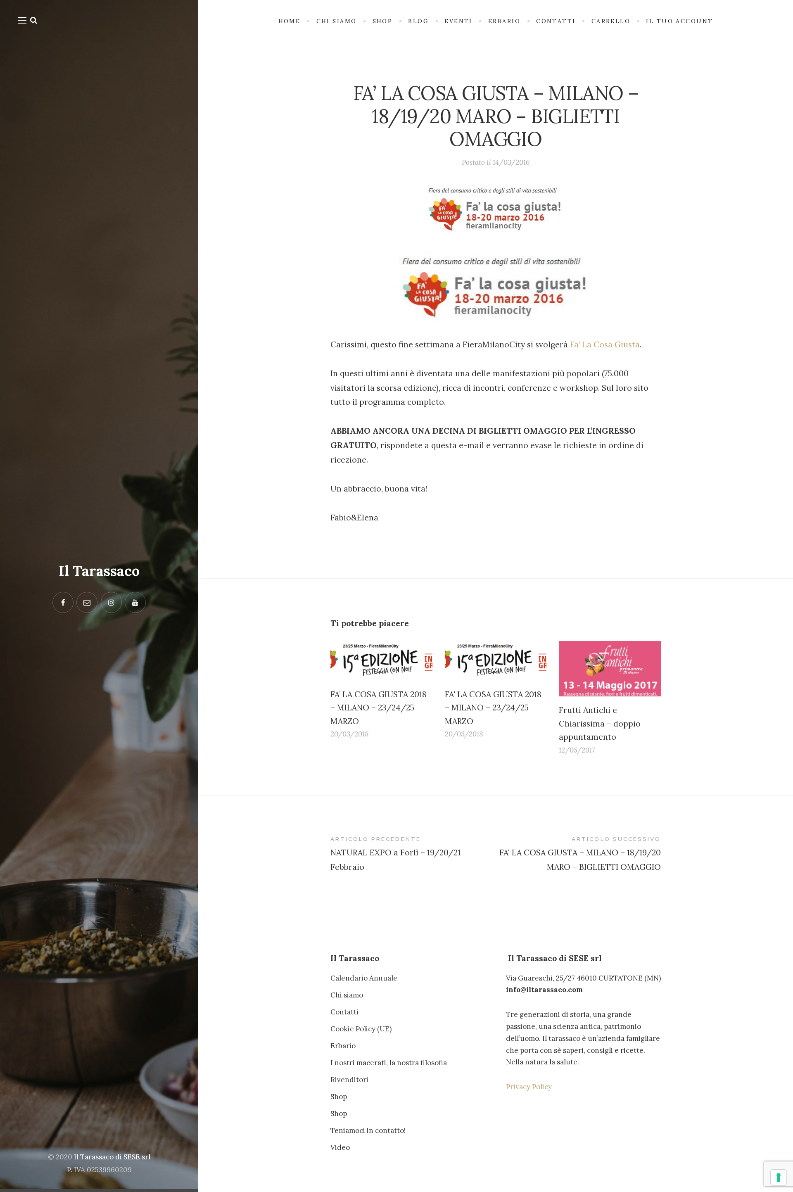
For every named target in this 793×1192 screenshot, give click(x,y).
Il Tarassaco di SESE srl (112, 1156)
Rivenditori (349, 1079)
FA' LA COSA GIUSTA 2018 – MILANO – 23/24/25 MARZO (493, 707)
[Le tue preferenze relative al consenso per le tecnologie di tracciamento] (778, 1177)
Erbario (343, 1045)
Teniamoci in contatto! (368, 1130)
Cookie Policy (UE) (361, 1028)
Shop (338, 1096)
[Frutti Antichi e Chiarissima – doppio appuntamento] (610, 668)
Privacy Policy (529, 1086)
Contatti (344, 1011)
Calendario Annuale (363, 978)
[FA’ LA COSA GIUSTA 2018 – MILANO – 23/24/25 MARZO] (381, 660)
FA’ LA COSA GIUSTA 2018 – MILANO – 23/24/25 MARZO (378, 707)
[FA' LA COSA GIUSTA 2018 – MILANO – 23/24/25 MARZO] (496, 660)
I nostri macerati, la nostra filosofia (388, 1062)
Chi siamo (346, 995)
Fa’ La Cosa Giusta (605, 344)
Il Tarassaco (99, 570)
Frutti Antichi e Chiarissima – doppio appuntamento (600, 723)
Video (340, 1147)
